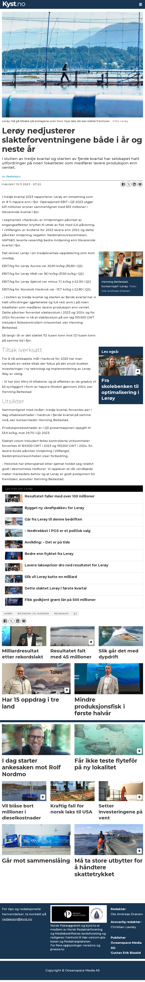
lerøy (8, 613)
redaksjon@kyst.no (17, 919)
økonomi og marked (33, 613)
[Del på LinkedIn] (134, 184)
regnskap (61, 613)
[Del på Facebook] (123, 184)
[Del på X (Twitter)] (128, 184)
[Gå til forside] (68, 4)
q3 (75, 613)
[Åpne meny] (140, 4)
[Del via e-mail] (140, 184)
